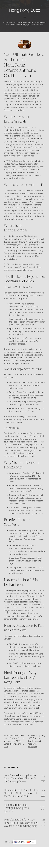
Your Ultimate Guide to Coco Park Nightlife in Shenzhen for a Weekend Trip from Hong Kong (21, 822)
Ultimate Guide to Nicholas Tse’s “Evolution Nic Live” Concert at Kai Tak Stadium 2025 (21, 793)
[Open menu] (24, 17)
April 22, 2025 (43, 793)
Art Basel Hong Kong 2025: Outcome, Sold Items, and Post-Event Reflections (36, 741)
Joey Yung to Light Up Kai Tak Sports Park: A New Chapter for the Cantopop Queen (20, 778)
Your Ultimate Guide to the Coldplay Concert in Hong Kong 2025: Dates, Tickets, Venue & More (14, 741)
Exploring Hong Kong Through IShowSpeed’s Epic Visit (16, 808)
